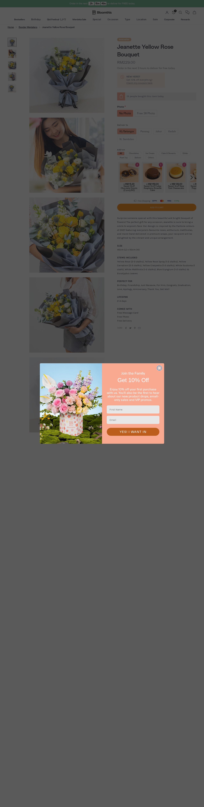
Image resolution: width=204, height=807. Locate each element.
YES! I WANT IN (133, 432)
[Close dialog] (159, 368)
